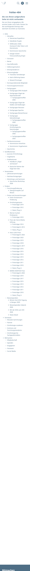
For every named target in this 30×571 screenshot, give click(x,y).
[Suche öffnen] (18, 3)
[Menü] (26, 3)
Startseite (21, 29)
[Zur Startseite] (5, 3)
